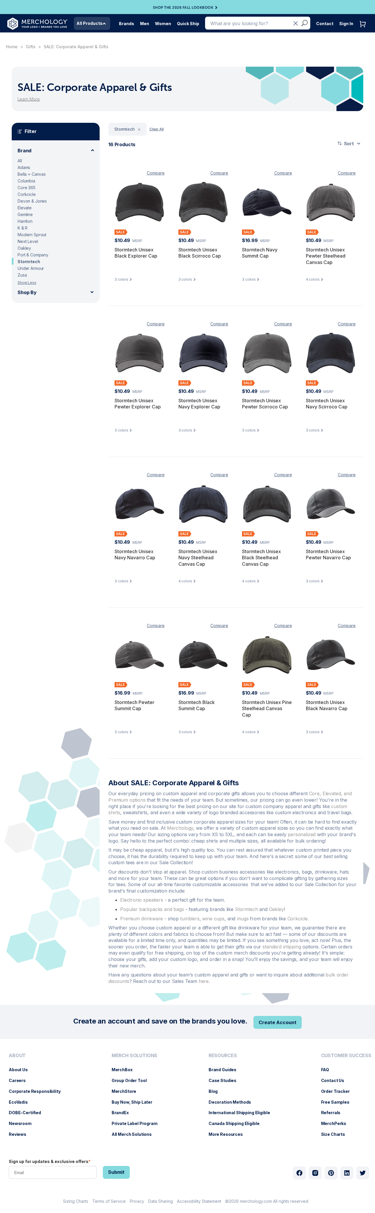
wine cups (213, 919)
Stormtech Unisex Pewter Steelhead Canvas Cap (325, 256)
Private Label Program (137, 1123)
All (20, 160)
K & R (23, 227)
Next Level (28, 241)
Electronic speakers (141, 900)
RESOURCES (223, 1055)
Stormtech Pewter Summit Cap (134, 705)
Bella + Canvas (32, 174)
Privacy (137, 1201)
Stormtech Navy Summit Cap (259, 253)
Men (144, 23)
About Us (21, 1069)
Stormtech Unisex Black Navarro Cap (326, 705)
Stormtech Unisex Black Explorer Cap (136, 253)
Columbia (26, 180)
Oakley (24, 248)
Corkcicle (27, 194)
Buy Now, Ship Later (134, 1102)
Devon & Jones (32, 201)
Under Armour (31, 268)
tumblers (190, 919)
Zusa (22, 274)
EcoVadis (21, 1102)
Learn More (29, 98)
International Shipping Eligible (242, 1112)
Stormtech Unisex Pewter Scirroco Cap (265, 404)
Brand (24, 150)
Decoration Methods (232, 1102)
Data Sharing (160, 1201)
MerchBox (125, 1069)
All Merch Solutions (134, 1134)
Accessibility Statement (199, 1201)
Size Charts (336, 1134)
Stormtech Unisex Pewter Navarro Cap (328, 554)
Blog (216, 1091)
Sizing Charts (75, 1201)
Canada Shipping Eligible (237, 1123)
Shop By (27, 292)
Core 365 (26, 187)
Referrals (334, 1112)
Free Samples (338, 1102)
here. (204, 981)
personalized (302, 834)
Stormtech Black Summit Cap (196, 705)
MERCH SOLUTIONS (135, 1055)
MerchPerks (337, 1123)
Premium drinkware (141, 919)
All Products (89, 23)
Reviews (20, 1134)
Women (163, 23)
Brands (126, 23)
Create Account (277, 1022)
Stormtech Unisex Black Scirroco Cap (199, 253)
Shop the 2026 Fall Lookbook (183, 8)
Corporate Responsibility (38, 1091)
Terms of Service (109, 1201)
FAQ (328, 1069)
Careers (20, 1080)
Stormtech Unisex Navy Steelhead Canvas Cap (197, 557)
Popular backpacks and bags (152, 909)
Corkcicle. (298, 919)
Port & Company (33, 254)
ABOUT (17, 1055)
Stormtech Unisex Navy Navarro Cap (135, 554)
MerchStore (127, 1091)
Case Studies (225, 1080)
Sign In (346, 23)
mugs (242, 919)
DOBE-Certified (28, 1112)
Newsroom (23, 1123)
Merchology (180, 828)
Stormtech (29, 261)
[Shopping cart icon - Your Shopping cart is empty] (364, 30)
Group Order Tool (132, 1080)
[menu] (36, 1097)
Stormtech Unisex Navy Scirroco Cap (326, 404)
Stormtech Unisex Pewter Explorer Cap (138, 404)
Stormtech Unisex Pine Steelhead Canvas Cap (267, 708)
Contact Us (336, 1080)
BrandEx (123, 1112)
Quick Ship (188, 23)
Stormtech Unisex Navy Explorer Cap (199, 404)
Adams (24, 167)
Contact (324, 23)
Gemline (25, 214)
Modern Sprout (32, 234)
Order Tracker (338, 1091)
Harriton (25, 221)
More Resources (228, 1134)
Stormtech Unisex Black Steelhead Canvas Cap (261, 557)
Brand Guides (225, 1069)
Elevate (25, 207)
